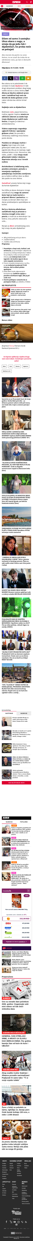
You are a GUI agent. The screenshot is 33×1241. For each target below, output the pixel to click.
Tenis (18, 1168)
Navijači (19, 1173)
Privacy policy (25, 1201)
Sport (19, 1161)
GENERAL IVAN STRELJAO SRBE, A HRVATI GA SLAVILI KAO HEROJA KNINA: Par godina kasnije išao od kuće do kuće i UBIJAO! (16, 1041)
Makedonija (15, 1196)
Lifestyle (6, 1182)
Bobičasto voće (7, 371)
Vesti (4, 1161)
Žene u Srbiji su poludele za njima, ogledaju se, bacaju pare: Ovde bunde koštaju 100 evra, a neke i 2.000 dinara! (16, 1111)
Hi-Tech (4, 1193)
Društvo (4, 1165)
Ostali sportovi (19, 1170)
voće (12, 112)
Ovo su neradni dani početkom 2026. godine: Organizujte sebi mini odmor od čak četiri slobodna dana (15, 1005)
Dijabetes (25, 366)
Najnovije (24, 713)
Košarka (19, 1165)
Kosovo (4, 1176)
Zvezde (11, 1165)
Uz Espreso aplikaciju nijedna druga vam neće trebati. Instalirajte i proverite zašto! (16, 359)
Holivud (11, 1168)
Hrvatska (14, 1190)
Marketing (24, 1190)
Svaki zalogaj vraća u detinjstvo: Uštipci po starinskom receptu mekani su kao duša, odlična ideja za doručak (21, 302)
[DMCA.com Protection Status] (16, 1233)
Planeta (14, 1184)
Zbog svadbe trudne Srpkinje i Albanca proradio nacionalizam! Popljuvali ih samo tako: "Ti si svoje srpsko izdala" (16, 1076)
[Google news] (16, 1224)
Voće (11, 366)
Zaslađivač (6, 183)
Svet (14, 1182)
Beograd (4, 1172)
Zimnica (18, 366)
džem (12, 226)
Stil (3, 1186)
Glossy (11, 346)
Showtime (19, 1175)
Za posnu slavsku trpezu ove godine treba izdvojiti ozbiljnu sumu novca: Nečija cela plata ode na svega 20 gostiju (15, 1145)
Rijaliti (11, 1163)
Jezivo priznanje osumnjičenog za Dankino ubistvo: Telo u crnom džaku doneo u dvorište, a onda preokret (21, 774)
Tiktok (25, 1168)
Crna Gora (14, 1194)
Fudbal (18, 1163)
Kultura (4, 1195)
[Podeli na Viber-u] (16, 78)
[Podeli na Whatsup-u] (22, 78)
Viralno (27, 1161)
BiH (13, 1192)
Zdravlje (4, 1190)
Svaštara (26, 1165)
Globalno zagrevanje (15, 1187)
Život (3, 1184)
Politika (4, 1163)
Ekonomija (5, 1170)
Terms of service (26, 1203)
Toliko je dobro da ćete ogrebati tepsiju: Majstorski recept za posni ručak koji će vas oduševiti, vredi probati (21, 292)
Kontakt (24, 1188)
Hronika (4, 1168)
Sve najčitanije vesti (16, 783)
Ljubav (4, 1188)
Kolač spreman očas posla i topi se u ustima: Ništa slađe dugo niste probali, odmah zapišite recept (21, 312)
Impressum (24, 1186)
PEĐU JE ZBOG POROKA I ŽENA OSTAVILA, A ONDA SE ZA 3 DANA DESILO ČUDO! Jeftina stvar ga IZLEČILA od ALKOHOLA (21, 760)
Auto (13, 1198)
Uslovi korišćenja (26, 1196)
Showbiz (13, 1161)
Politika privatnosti (24, 1198)
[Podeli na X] (10, 78)
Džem (4, 366)
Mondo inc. (24, 1182)
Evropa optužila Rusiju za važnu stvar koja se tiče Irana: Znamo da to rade (21, 719)
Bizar (25, 1163)
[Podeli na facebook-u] (5, 78)
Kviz (11, 1170)
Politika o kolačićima (24, 1193)
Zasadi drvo (5, 1174)
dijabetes (19, 86)
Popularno (24, 822)
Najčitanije (9, 713)
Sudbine (4, 1178)
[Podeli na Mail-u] (28, 78)
